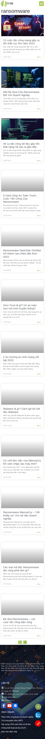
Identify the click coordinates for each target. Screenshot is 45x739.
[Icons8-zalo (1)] (15, 705)
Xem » (39, 57)
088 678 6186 (9, 697)
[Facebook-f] (3, 705)
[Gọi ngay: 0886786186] (38, 723)
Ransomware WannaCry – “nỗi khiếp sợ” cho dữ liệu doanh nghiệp (21, 515)
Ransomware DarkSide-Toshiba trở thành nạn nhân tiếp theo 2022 (22, 253)
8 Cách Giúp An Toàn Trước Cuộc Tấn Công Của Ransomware (19, 198)
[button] (41, 3)
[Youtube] (9, 705)
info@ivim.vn (9, 700)
